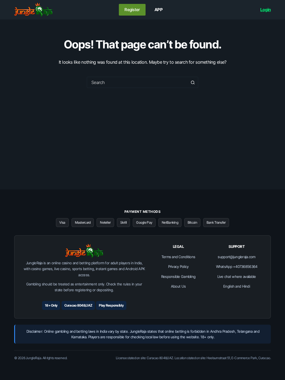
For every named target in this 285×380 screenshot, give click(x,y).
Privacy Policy (178, 266)
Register (132, 9)
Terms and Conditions (178, 257)
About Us (178, 286)
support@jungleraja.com (236, 257)
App (158, 9)
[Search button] (192, 82)
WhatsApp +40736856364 (236, 266)
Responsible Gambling (178, 276)
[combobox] (137, 82)
